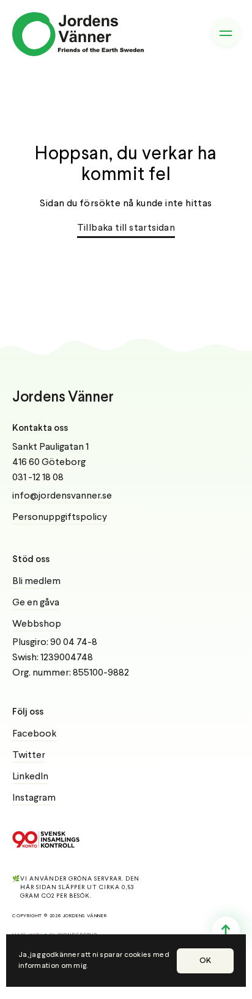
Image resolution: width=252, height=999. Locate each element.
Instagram (34, 798)
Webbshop (36, 624)
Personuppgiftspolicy (59, 517)
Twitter (28, 755)
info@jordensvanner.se (62, 496)
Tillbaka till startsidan (126, 228)
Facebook (34, 734)
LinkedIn (30, 777)
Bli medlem (36, 581)
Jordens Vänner (63, 398)
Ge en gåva (35, 603)
